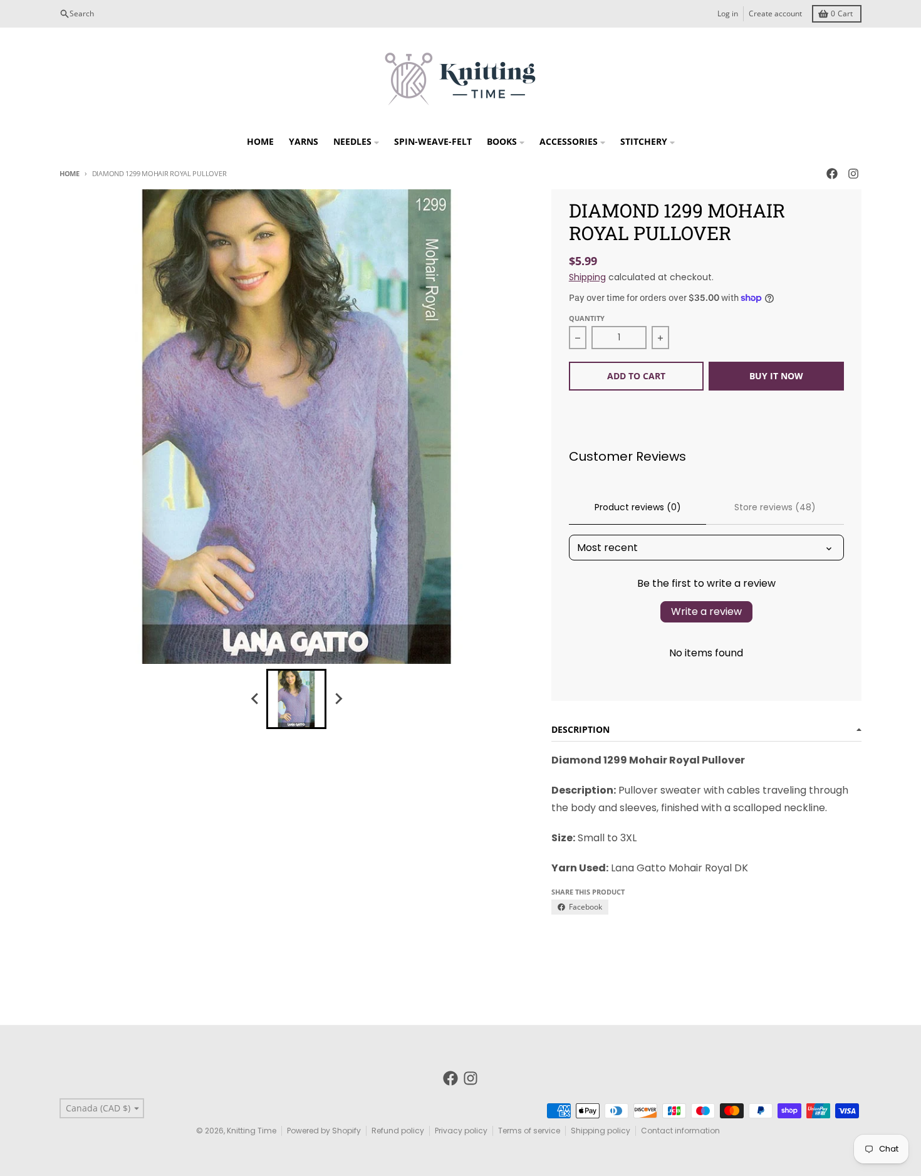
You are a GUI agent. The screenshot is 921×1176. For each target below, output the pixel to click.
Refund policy (398, 1130)
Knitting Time (251, 1130)
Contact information (680, 1130)
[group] (296, 699)
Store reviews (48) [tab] (775, 507)
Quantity (587, 318)
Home (70, 173)
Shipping (587, 277)
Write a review (706, 611)
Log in (727, 13)
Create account (775, 13)
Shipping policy (600, 1130)
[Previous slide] (255, 698)
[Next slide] (337, 698)
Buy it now (776, 376)
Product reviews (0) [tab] (638, 507)
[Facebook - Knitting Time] (832, 173)
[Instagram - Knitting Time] (853, 173)
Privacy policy (461, 1130)
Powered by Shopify (324, 1130)
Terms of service (529, 1130)
